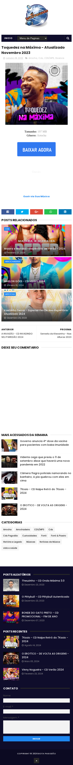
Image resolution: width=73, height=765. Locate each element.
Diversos (59, 58)
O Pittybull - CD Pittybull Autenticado (45, 596)
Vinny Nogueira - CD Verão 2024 (43, 669)
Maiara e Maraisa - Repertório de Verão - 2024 (34, 248)
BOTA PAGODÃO (47, 753)
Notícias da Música (50, 541)
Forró (44, 535)
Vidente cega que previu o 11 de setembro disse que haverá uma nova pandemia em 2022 (45, 460)
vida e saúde (10, 547)
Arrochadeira (12, 261)
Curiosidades (29, 535)
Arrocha (33, 58)
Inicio (8, 38)
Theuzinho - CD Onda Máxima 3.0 (43, 580)
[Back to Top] (36, 760)
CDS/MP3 (49, 58)
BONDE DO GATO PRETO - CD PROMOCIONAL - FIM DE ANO (40, 614)
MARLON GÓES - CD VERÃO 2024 (24, 281)
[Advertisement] (36, 185)
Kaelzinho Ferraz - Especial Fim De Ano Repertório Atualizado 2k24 (36, 312)
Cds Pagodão (10, 535)
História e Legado (12, 541)
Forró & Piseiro (58, 535)
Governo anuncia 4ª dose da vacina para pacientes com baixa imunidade (44, 443)
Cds (40, 58)
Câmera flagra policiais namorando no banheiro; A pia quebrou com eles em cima (45, 476)
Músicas (30, 541)
